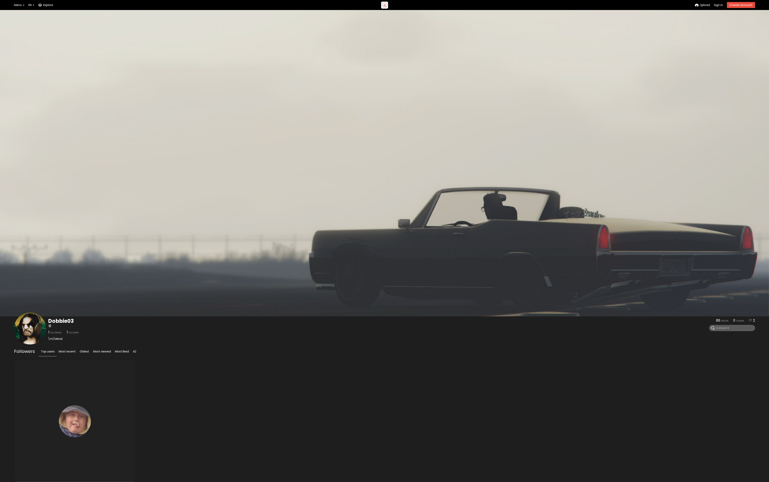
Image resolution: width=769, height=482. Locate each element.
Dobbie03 (61, 321)
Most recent (67, 351)
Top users (48, 351)
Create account (741, 5)
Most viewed (102, 351)
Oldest (84, 351)
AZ (134, 351)
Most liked (122, 351)
